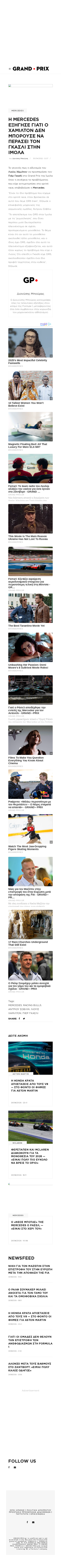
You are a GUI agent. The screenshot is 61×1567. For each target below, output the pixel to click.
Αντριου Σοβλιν (19, 1009)
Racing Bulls (32, 1005)
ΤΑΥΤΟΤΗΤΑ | (23, 1514)
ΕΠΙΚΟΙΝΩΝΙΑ (38, 1514)
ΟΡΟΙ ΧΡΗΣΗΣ (17, 1510)
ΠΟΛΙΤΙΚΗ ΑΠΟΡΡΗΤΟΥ (39, 1510)
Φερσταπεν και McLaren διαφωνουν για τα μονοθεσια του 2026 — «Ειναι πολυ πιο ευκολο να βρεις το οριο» (30, 1156)
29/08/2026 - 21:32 (15, 1351)
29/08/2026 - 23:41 (19, 1103)
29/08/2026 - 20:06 (15, 1375)
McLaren (17, 1143)
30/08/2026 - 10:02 (15, 1277)
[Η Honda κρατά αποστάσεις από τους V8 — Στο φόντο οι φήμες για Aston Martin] (30, 1058)
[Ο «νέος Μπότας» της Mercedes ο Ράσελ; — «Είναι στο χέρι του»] (30, 1199)
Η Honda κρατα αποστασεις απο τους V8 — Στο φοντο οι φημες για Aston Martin (29, 1316)
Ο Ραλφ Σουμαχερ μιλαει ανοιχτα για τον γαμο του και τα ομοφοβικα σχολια (28, 1293)
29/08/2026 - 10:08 (19, 1241)
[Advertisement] (30, 31)
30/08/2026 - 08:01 (15, 1300)
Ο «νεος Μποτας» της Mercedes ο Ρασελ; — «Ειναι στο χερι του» (27, 1225)
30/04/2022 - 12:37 (40, 158)
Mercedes (18, 111)
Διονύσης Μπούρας (20, 158)
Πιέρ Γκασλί (15, 175)
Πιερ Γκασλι (30, 1013)
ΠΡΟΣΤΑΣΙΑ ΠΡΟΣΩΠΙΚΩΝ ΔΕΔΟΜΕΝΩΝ (30, 1512)
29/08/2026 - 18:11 (18, 1175)
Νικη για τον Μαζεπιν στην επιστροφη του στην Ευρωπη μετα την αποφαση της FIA (30, 1269)
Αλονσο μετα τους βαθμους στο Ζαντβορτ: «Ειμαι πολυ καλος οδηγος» (29, 1367)
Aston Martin (21, 1074)
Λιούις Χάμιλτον (17, 172)
